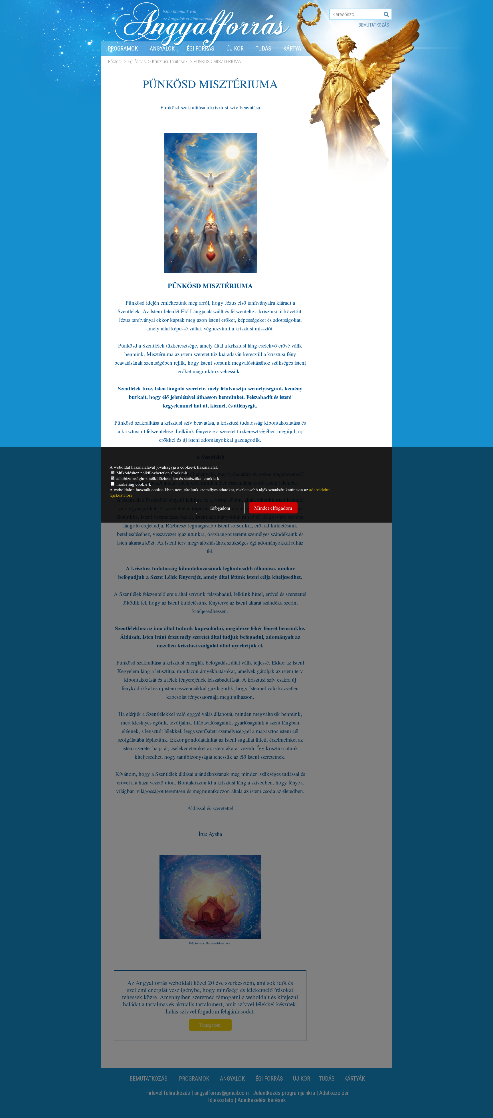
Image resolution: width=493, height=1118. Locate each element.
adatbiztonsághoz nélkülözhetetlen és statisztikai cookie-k (167, 478)
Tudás (263, 48)
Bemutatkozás (373, 25)
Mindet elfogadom (273, 507)
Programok (123, 48)
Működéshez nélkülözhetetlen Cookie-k (151, 472)
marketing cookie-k (133, 484)
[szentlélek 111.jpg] (210, 270)
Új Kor (235, 48)
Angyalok (162, 48)
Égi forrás (200, 48)
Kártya (292, 48)
